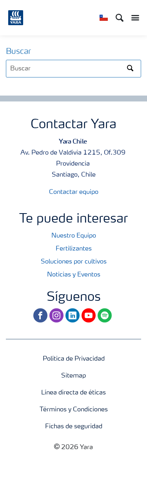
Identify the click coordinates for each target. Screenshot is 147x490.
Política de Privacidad (74, 359)
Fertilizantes (74, 249)
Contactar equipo (73, 192)
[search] (73, 68)
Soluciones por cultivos (74, 262)
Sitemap (73, 376)
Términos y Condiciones (74, 410)
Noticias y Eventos (73, 275)
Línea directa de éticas (73, 393)
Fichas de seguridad (73, 427)
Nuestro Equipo (73, 236)
